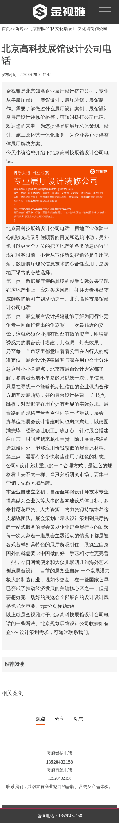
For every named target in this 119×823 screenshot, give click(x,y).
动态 (78, 718)
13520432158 (70, 816)
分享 (59, 718)
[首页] (56, 11)
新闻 (19, 29)
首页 (6, 29)
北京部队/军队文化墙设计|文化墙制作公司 (67, 29)
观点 (40, 718)
